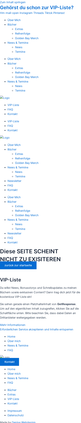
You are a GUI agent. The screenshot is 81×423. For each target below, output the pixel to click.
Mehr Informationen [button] (12, 325)
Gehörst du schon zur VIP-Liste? (37, 7)
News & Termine (18, 42)
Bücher (12, 24)
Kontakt (13, 114)
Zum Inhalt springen (13, 2)
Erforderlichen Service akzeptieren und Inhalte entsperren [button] (36, 329)
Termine (20, 51)
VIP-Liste (13, 105)
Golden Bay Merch (27, 38)
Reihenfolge (22, 33)
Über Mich (14, 20)
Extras (19, 29)
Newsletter (14, 181)
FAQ (10, 109)
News (18, 47)
